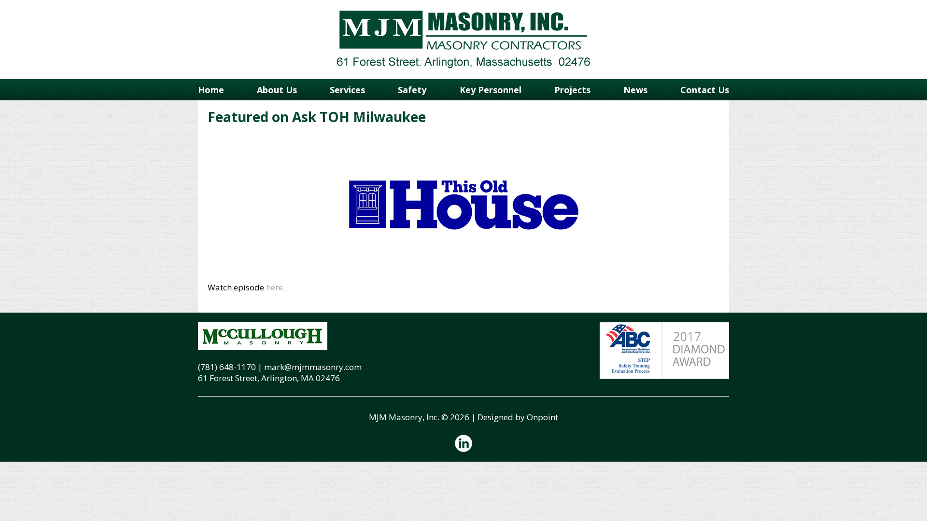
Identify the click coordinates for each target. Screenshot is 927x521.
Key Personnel (490, 90)
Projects (572, 90)
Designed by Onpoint (518, 417)
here (274, 287)
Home (211, 90)
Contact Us (704, 90)
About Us (277, 90)
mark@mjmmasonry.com (313, 366)
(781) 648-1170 (227, 366)
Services (347, 90)
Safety (412, 90)
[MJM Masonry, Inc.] (463, 39)
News (635, 90)
